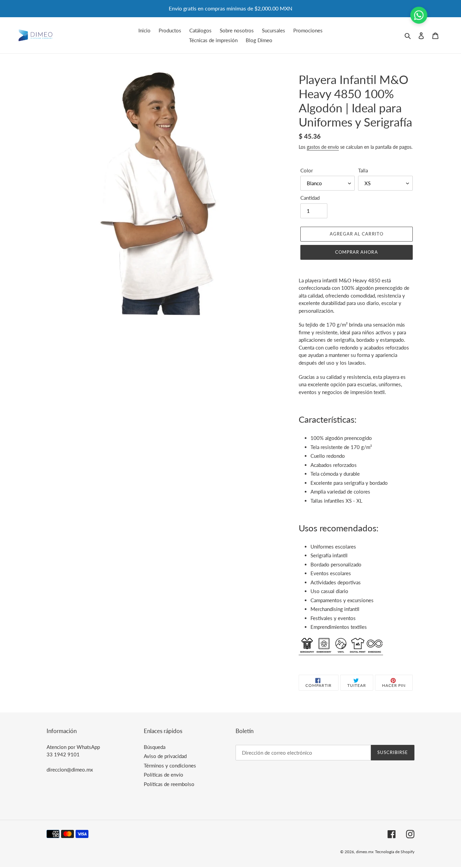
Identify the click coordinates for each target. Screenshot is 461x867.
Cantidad (310, 198)
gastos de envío (323, 147)
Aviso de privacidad (165, 756)
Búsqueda (154, 747)
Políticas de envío (163, 775)
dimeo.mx (365, 851)
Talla (363, 170)
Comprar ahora (356, 252)
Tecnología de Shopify (394, 851)
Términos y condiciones (170, 765)
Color (306, 170)
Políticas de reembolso (169, 784)
